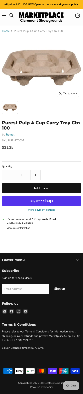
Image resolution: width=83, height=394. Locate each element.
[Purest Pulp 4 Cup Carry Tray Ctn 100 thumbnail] (10, 107)
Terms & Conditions (37, 331)
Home (6, 31)
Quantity (7, 166)
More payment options (41, 209)
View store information (18, 228)
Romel (10, 134)
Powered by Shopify (41, 387)
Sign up (59, 289)
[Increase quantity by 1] (36, 175)
